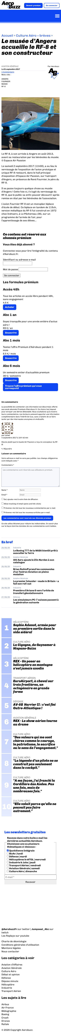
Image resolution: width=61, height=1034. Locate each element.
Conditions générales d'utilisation (20, 944)
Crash (5, 1017)
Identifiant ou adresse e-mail (19, 259)
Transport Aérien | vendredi (25, 865)
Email (4, 495)
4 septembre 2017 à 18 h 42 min (14, 438)
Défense (16, 597)
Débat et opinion (10, 974)
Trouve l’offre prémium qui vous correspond (23, 387)
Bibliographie (8, 1011)
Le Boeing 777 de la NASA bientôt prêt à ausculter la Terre (35, 551)
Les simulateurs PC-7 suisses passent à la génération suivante (36, 601)
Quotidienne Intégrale (21, 850)
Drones (5, 1021)
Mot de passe (10, 269)
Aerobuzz (55, 66)
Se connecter (51, 5)
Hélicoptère (7, 984)
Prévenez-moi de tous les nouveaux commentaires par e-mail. (30, 508)
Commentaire (7, 465)
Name (4, 490)
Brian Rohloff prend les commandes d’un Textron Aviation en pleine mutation (33, 572)
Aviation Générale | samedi (24, 868)
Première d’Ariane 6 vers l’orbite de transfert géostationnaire (33, 591)
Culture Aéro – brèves (33, 36)
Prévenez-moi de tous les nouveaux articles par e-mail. (27, 512)
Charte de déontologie (13, 941)
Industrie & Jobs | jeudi (22, 862)
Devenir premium (33, 5)
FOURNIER (5, 81)
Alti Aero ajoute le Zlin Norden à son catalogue (33, 561)
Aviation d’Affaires (11, 964)
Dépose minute (9, 981)
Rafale (5, 1024)
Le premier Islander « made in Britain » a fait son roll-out (36, 582)
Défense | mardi (18, 856)
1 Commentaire (7, 72)
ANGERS (4, 79)
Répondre (8, 449)
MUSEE (4, 84)
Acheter (9, 307)
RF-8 (3, 86)
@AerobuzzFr (9, 929)
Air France (7, 1007)
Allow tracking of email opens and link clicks (22, 504)
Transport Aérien (11, 991)
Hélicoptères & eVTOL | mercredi (27, 859)
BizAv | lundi (16, 853)
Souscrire (11, 332)
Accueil (7, 36)
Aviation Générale (10, 66)
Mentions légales (11, 948)
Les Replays (8, 935)
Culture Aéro (8, 971)
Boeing (5, 1014)
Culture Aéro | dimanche (23, 871)
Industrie (17, 548)
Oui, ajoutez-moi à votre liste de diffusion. (20, 499)
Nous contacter (10, 951)
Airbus (5, 1004)
